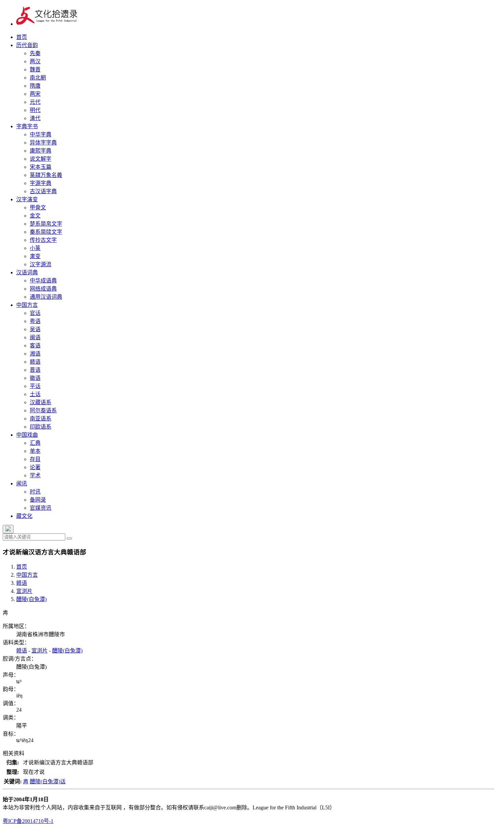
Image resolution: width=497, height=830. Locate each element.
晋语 (35, 370)
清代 (35, 118)
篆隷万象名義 (46, 175)
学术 (35, 475)
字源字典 (40, 183)
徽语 (35, 378)
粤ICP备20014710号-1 (28, 821)
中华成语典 (43, 280)
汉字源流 (40, 264)
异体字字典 (43, 142)
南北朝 (38, 77)
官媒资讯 (40, 508)
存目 (35, 459)
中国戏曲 (27, 435)
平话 (35, 386)
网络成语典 (43, 289)
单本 (35, 451)
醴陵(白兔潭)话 (48, 781)
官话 (35, 313)
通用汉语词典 (46, 297)
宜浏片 (24, 591)
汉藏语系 (40, 402)
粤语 (35, 321)
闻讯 (21, 483)
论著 (35, 467)
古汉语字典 (43, 191)
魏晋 (35, 69)
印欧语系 (40, 427)
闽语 (35, 337)
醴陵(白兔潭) (31, 599)
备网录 (38, 500)
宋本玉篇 (40, 167)
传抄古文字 (43, 240)
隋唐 (35, 86)
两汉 (35, 61)
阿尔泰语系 (43, 410)
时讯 (35, 491)
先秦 (35, 53)
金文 (35, 215)
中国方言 (27, 305)
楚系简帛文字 (46, 224)
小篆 (35, 248)
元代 (35, 102)
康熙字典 (40, 151)
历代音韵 (27, 45)
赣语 (35, 362)
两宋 (35, 94)
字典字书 (27, 126)
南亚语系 (40, 418)
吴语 (35, 329)
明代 (35, 110)
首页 (21, 37)
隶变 (35, 256)
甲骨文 (38, 207)
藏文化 (24, 516)
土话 (35, 394)
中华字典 (40, 134)
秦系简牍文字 (46, 232)
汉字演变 (27, 199)
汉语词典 (27, 272)
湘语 (35, 353)
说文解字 (40, 159)
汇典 (35, 443)
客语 (35, 345)
